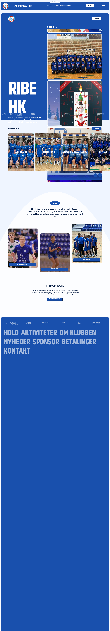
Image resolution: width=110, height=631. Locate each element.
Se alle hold (96, 18)
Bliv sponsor (86, 260)
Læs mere (90, 5)
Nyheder (17, 342)
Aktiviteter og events (22, 264)
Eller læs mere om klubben (55, 303)
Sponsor (46, 342)
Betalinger (79, 342)
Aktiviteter (39, 333)
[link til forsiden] (11, 19)
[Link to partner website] (59, 114)
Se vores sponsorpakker (55, 299)
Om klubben (77, 333)
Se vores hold (54, 269)
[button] (95, 175)
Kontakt (17, 351)
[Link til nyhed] (74, 56)
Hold (11, 333)
